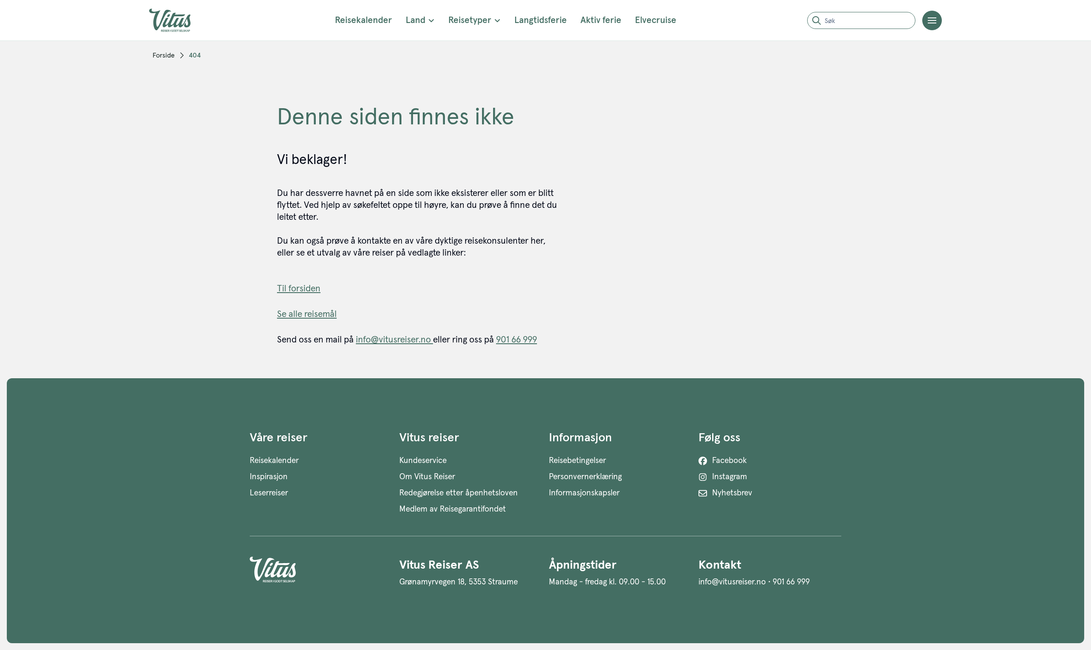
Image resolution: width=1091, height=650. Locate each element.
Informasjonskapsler (584, 493)
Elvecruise (655, 20)
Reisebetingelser (577, 461)
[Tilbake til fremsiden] (176, 20)
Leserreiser (269, 493)
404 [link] (195, 55)
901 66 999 (516, 339)
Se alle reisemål (307, 314)
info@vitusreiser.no (394, 339)
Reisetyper (469, 20)
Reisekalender (363, 20)
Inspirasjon (269, 477)
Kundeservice (423, 461)
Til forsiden (298, 288)
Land (415, 20)
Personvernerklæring (585, 477)
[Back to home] (321, 573)
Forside (164, 55)
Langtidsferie (540, 20)
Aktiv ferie (600, 20)
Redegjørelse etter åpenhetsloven (458, 493)
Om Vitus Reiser (427, 477)
